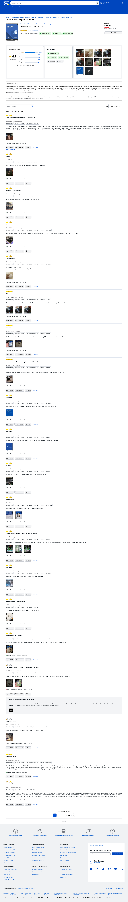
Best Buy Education (65, 857)
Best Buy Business (64, 860)
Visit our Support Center (38, 847)
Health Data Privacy (46, 894)
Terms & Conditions (12, 894)
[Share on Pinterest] (115, 868)
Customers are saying (12, 83)
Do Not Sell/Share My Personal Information (60, 894)
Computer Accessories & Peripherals (33, 17)
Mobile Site (109, 888)
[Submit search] (97, 3)
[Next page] (73, 815)
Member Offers (35, 874)
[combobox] (115, 106)
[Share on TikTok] (103, 868)
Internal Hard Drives (66, 17)
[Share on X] (121, 868)
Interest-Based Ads (28, 894)
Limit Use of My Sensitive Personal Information (81, 894)
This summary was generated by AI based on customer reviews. (20, 92)
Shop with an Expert (37, 850)
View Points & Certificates (38, 872)
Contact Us (35, 863)
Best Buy (8, 17)
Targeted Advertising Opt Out (100, 894)
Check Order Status (8, 847)
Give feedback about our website (26, 888)
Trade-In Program (8, 860)
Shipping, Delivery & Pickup (10, 850)
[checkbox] (45, 33)
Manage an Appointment (38, 855)
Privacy (21, 893)
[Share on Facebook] (109, 868)
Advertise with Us (64, 850)
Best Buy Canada (120, 888)
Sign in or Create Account (96, 845)
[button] (115, 28)
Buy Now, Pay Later (8, 877)
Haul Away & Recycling (38, 860)
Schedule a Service (37, 852)
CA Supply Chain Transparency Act (115, 894)
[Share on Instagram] (97, 868)
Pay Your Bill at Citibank (9, 872)
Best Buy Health (64, 855)
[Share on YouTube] (91, 868)
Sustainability (63, 877)
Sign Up (117, 853)
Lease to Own (7, 874)
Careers (62, 872)
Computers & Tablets (17, 17)
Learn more (97, 862)
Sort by (106, 106)
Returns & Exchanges (9, 852)
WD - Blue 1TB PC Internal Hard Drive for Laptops (36, 24)
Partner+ (62, 863)
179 (69, 815)
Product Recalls (7, 857)
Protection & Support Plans (39, 857)
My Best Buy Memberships (38, 869)
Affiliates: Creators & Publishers (68, 852)
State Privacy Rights (37, 894)
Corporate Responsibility (66, 874)
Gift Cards (6, 863)
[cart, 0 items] (122, 3)
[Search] (32, 106)
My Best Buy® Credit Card (10, 869)
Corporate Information (66, 869)
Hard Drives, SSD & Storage (52, 17)
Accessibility (6, 893)
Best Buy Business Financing (10, 880)
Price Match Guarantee (9, 855)
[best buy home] (6, 3)
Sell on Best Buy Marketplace (67, 847)
